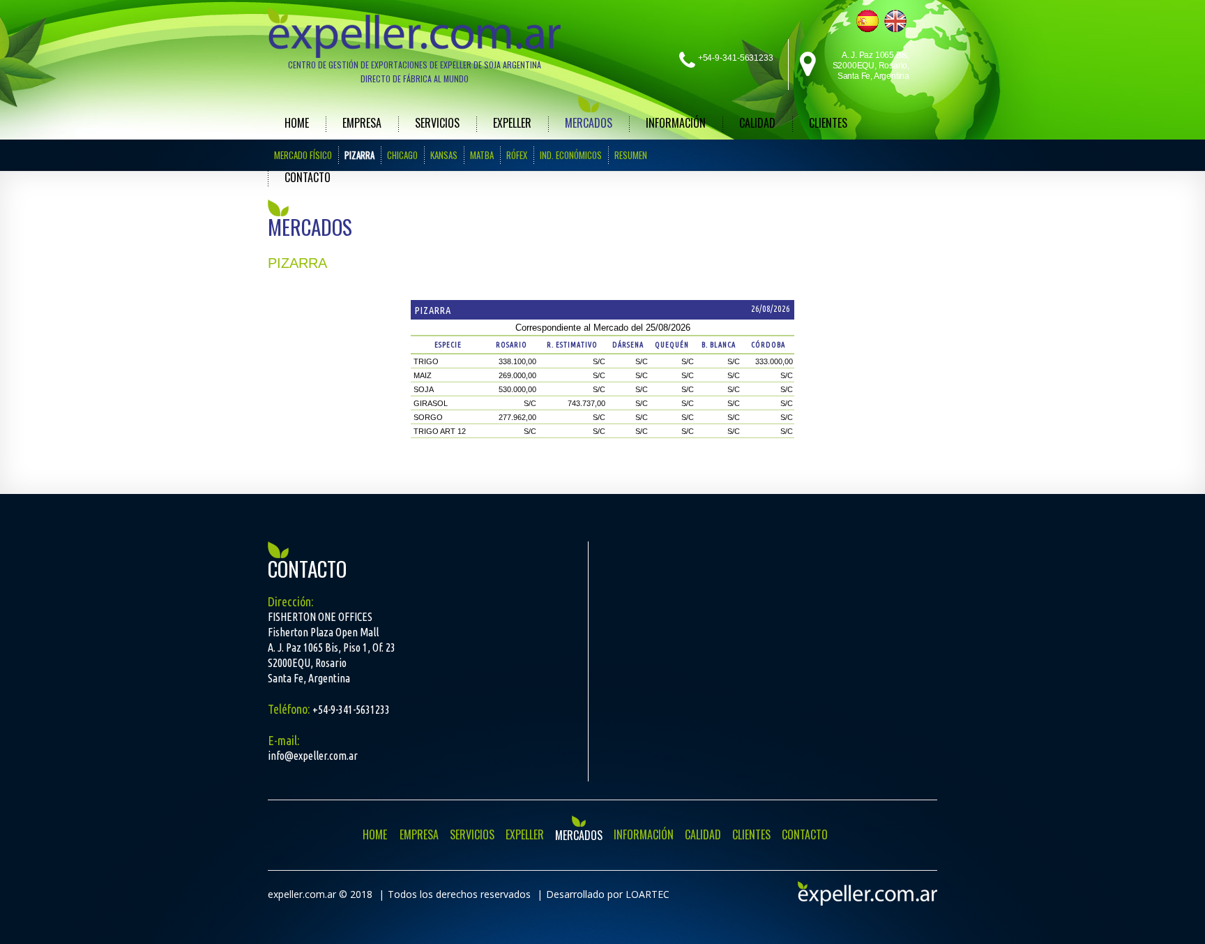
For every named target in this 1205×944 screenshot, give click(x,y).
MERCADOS (588, 122)
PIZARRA (359, 154)
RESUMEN (630, 154)
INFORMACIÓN (676, 122)
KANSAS (443, 154)
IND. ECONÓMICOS (571, 154)
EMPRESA (361, 122)
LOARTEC (647, 894)
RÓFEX (516, 154)
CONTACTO (308, 177)
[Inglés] (895, 21)
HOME (297, 122)
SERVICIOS (437, 122)
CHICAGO (402, 154)
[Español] (867, 21)
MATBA (482, 154)
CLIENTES (828, 122)
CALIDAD (757, 122)
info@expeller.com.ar (313, 755)
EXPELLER (512, 122)
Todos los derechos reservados (459, 894)
